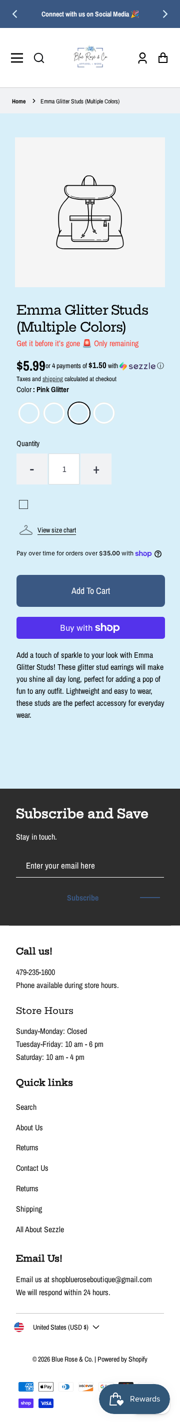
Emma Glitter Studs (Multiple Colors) (80, 101)
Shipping (29, 1208)
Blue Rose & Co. (73, 1359)
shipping (52, 379)
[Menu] (19, 58)
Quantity (28, 443)
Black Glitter (54, 413)
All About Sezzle (40, 1229)
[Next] (165, 14)
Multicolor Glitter (104, 413)
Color (42, 389)
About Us (29, 1127)
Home (19, 101)
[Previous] (15, 14)
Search (26, 1106)
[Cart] (160, 57)
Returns (27, 1147)
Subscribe (82, 897)
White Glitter (29, 413)
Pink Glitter (79, 413)
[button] (39, 57)
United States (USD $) (60, 1327)
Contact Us (32, 1167)
